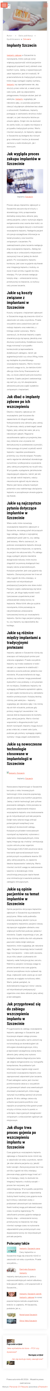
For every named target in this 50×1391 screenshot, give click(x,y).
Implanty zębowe (14, 55)
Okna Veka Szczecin (28, 1320)
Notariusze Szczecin (28, 1314)
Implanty (19, 99)
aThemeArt (43, 1386)
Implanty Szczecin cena (29, 1248)
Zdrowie (27, 39)
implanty (10, 84)
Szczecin (29, 196)
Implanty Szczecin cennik (30, 1293)
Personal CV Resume (18, 1386)
